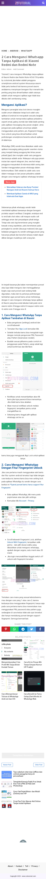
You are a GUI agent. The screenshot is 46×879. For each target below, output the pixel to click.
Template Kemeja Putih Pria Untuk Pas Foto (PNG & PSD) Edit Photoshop (27, 784)
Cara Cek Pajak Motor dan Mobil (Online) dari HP (26, 792)
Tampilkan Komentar (23, 755)
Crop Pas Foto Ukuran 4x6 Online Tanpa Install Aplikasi (27, 802)
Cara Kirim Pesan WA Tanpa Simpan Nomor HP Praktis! (33, 664)
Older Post (38, 765)
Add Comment (18, 69)
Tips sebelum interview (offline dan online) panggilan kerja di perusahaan (27, 774)
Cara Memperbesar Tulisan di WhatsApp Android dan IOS (10, 696)
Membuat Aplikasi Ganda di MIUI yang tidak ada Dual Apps (22, 195)
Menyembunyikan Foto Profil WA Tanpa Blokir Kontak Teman (11, 664)
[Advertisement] (23, 28)
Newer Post (7, 765)
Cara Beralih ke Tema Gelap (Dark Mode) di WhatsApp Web (33, 696)
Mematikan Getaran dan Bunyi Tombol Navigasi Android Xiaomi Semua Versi (23, 188)
